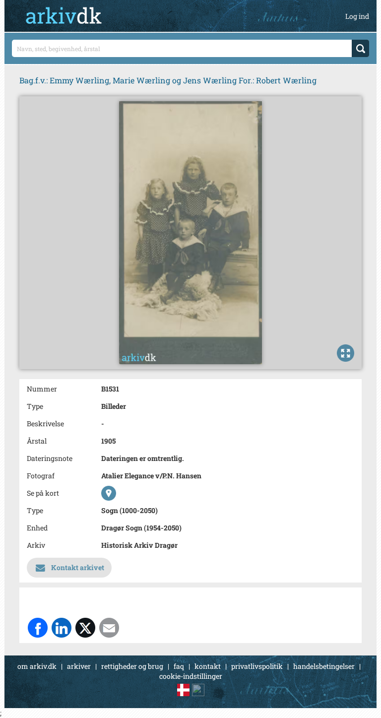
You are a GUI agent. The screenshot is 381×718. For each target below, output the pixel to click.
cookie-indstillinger (190, 676)
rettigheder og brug (132, 666)
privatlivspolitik (257, 666)
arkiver (79, 666)
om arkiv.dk (37, 666)
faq (179, 666)
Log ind (357, 16)
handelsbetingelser (324, 666)
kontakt (207, 666)
